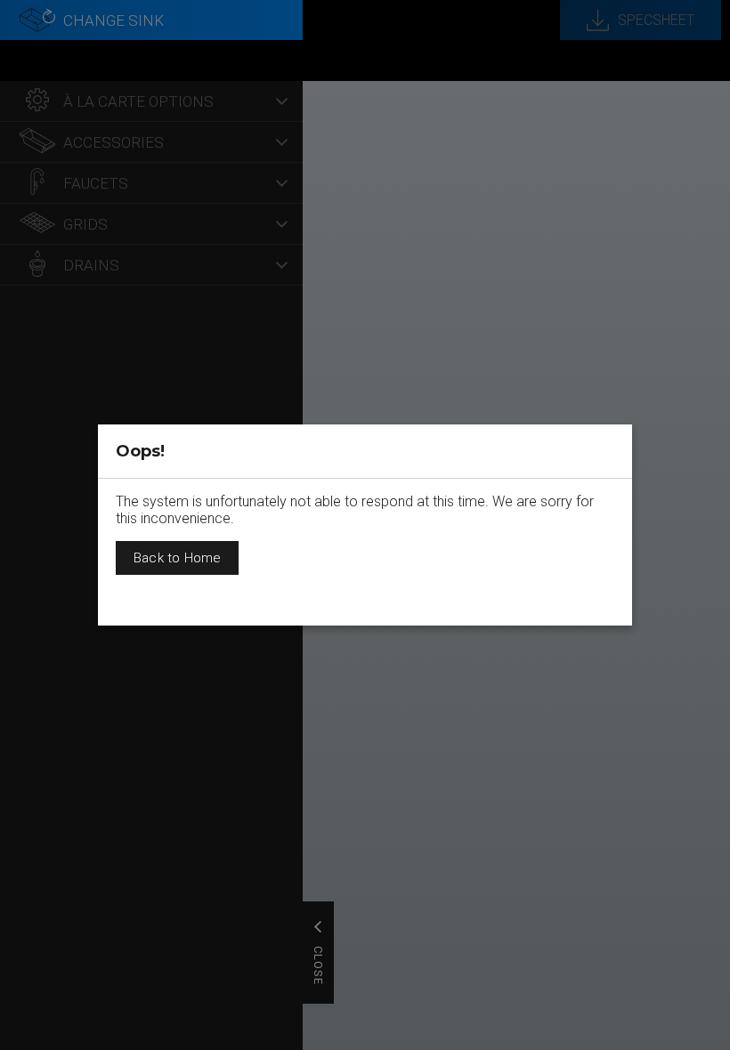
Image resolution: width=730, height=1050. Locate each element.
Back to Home (177, 558)
